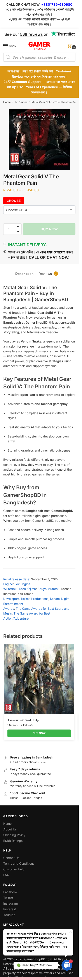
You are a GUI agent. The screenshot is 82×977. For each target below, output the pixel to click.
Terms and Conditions (18, 863)
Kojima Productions (34, 599)
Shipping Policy (14, 835)
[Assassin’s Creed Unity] (39, 679)
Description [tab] (24, 274)
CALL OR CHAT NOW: (23, 4)
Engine (8, 584)
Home (7, 102)
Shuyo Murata (48, 589)
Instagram (10, 903)
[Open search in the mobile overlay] (39, 57)
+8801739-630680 (56, 4)
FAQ (6, 875)
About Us (10, 829)
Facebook (10, 892)
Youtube (9, 915)
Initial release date (16, 579)
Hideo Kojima (26, 589)
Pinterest (9, 909)
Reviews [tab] (48, 274)
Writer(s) (9, 589)
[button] (70, 47)
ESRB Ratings (13, 841)
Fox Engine (22, 584)
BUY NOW (49, 229)
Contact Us (11, 858)
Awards (8, 608)
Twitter (8, 898)
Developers (11, 599)
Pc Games (21, 102)
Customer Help (13, 869)
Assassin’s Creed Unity (23, 720)
